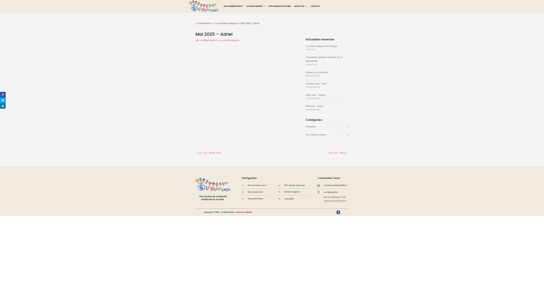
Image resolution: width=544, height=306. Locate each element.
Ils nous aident (254, 6)
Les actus (299, 6)
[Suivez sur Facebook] (338, 212)
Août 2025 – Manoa (316, 95)
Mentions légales (244, 212)
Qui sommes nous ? (233, 6)
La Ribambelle (208, 40)
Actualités (311, 126)
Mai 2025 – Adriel (314, 106)
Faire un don (344, 6)
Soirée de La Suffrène (317, 72)
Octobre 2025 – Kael (316, 83)
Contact (315, 6)
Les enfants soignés (228, 40)
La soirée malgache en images (321, 46)
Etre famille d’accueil (279, 6)
